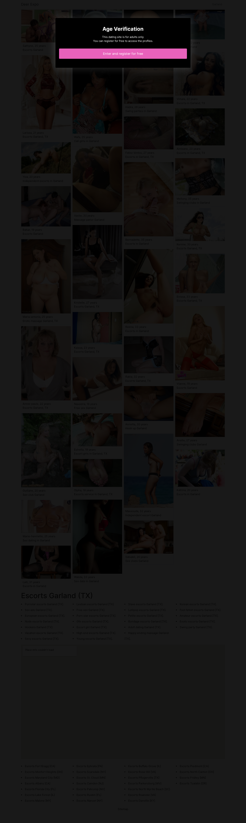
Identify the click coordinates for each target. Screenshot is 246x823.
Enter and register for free (123, 54)
